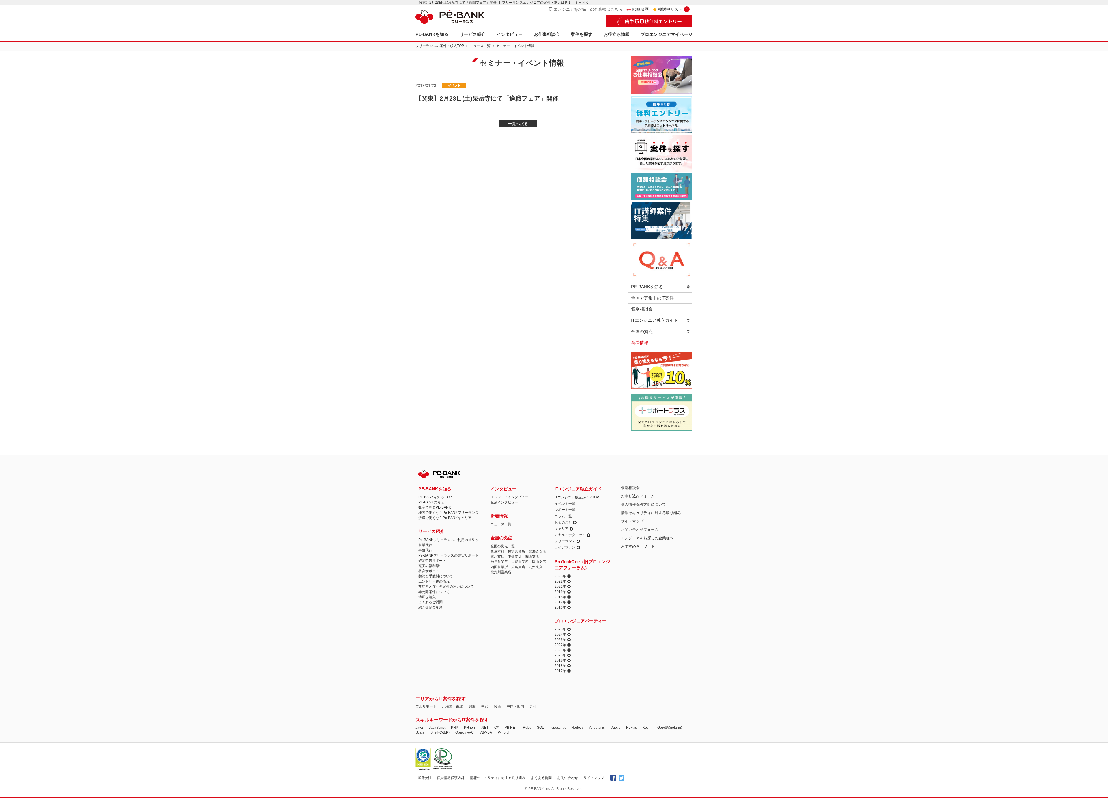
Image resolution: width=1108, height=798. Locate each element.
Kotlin (647, 728)
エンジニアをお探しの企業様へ (647, 538)
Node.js (577, 728)
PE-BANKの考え (431, 502)
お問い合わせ (567, 778)
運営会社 (424, 778)
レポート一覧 (565, 510)
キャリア (561, 529)
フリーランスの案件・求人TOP (439, 46)
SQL (540, 728)
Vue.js (615, 728)
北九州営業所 (501, 572)
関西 (497, 706)
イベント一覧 (565, 504)
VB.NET (511, 728)
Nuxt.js (631, 728)
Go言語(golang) (669, 728)
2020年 (560, 655)
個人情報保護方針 (451, 778)
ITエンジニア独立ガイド (654, 320)
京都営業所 (520, 562)
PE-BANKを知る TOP (435, 497)
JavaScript (437, 728)
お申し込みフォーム (638, 496)
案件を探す (581, 34)
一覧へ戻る (518, 123)
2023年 (560, 576)
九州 (533, 706)
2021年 (560, 586)
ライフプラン (565, 547)
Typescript (558, 728)
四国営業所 (499, 567)
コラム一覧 (563, 516)
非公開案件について (434, 592)
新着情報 (639, 342)
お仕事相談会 (547, 34)
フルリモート (425, 706)
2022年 (560, 581)
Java (419, 728)
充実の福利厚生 (430, 566)
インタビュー (510, 34)
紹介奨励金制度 (430, 607)
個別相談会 (642, 308)
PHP (454, 728)
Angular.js (597, 728)
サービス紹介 (473, 34)
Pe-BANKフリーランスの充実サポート (448, 555)
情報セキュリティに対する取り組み (651, 513)
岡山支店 (539, 562)
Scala (419, 732)
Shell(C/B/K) (440, 732)
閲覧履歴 (640, 9)
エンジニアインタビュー (510, 497)
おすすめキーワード (638, 546)
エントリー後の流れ (434, 581)
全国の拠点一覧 (503, 546)
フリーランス (565, 541)
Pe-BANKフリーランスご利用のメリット (450, 540)
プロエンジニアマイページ (666, 34)
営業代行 (425, 545)
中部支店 (515, 557)
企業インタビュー (504, 502)
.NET (485, 728)
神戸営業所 (499, 562)
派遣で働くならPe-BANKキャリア (444, 518)
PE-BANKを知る (431, 34)
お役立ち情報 (617, 34)
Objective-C (464, 732)
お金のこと (563, 522)
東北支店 (497, 557)
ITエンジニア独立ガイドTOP (577, 497)
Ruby (527, 728)
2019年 (560, 592)
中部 (484, 706)
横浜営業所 (516, 551)
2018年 (560, 597)
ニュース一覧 (480, 46)
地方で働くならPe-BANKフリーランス (448, 513)
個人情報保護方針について (643, 504)
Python (469, 728)
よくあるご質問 (430, 602)
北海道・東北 (452, 706)
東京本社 (497, 551)
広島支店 (518, 567)
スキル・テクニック (570, 535)
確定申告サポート (432, 561)
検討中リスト (673, 9)
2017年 (560, 602)
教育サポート (428, 571)
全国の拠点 (642, 331)
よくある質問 (541, 778)
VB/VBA (486, 732)
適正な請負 (427, 597)
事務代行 (425, 550)
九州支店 (535, 567)
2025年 (560, 629)
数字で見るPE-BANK (434, 507)
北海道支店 (537, 551)
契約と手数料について (435, 576)
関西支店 (532, 557)
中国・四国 (515, 706)
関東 (472, 706)
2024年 (560, 634)
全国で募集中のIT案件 (652, 297)
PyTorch (504, 732)
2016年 (560, 607)
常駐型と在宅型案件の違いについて (446, 587)
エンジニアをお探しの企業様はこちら (588, 9)
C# (496, 728)
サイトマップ (632, 521)
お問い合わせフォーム (639, 529)
